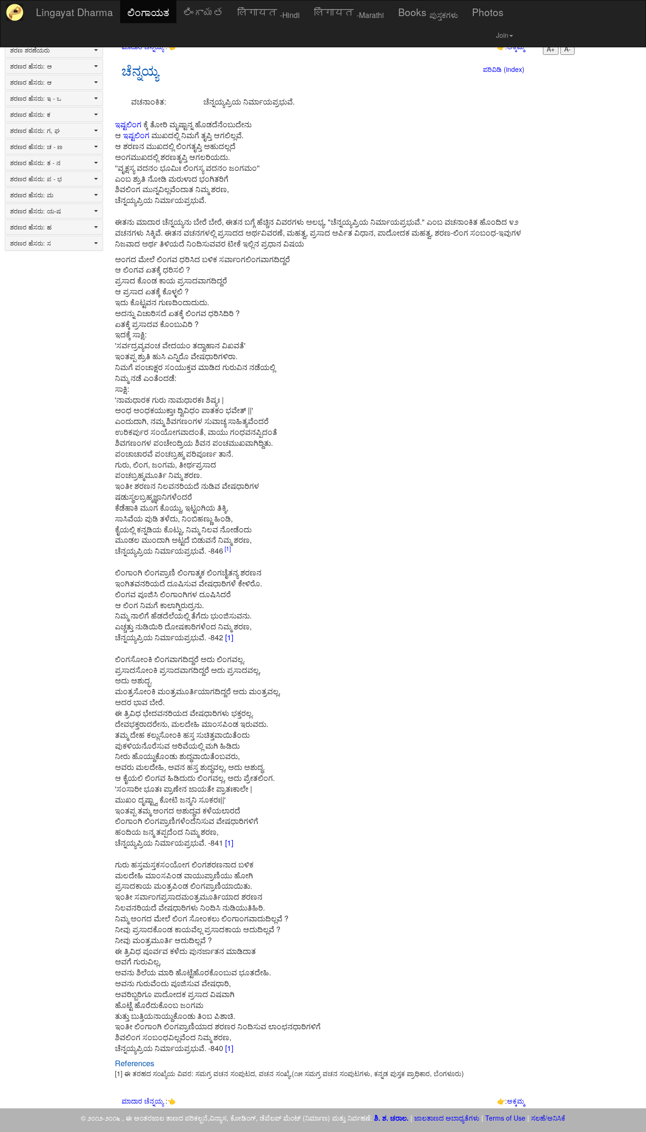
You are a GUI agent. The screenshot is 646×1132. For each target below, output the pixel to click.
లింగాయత (203, 12)
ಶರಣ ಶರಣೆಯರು (30, 50)
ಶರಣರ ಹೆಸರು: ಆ (31, 82)
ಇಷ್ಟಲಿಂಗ (128, 124)
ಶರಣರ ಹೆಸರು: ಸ (30, 243)
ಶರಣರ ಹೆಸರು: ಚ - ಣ (36, 146)
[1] (227, 548)
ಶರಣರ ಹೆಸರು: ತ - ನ (35, 163)
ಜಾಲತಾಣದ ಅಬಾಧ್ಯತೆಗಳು (447, 1118)
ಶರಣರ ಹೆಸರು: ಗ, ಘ (35, 130)
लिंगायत (268, 12)
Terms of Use (505, 1118)
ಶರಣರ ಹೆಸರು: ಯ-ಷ (35, 211)
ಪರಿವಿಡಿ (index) (503, 69)
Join (502, 35)
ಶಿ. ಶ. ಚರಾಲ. (392, 1118)
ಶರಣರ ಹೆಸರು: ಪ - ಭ (36, 179)
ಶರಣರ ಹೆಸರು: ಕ (30, 114)
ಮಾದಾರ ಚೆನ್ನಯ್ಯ (144, 1100)
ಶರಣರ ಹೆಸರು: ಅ (31, 66)
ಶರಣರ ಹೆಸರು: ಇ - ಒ (35, 98)
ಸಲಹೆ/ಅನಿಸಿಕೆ (547, 1118)
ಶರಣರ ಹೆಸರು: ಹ (31, 227)
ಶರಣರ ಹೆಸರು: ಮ (31, 195)
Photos (488, 12)
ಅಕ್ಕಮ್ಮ (515, 1100)
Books (428, 12)
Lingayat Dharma (74, 12)
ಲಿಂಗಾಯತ (148, 12)
